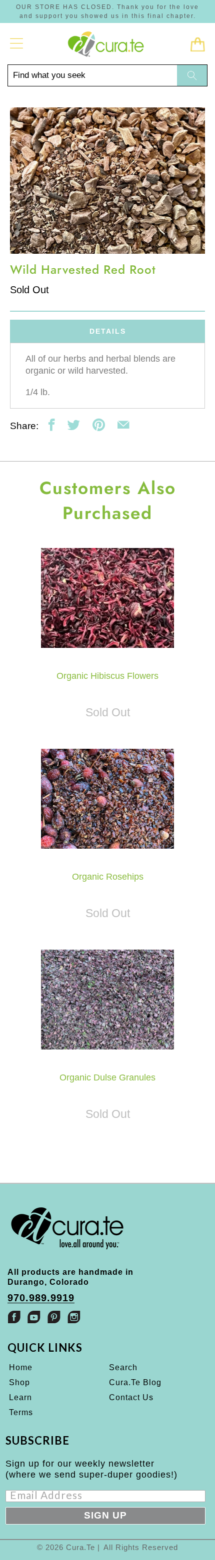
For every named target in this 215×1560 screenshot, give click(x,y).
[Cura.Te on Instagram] (74, 1317)
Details (108, 331)
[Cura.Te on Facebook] (14, 1317)
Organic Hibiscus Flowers (107, 597)
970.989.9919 (41, 1298)
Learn (20, 1397)
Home (20, 1367)
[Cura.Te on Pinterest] (54, 1317)
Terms (21, 1412)
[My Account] (17, 43)
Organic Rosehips (107, 798)
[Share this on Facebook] (51, 425)
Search (123, 1367)
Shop (19, 1382)
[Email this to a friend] (123, 425)
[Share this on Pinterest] (98, 425)
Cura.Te (80, 1547)
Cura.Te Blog (135, 1382)
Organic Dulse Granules (107, 999)
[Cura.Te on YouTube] (34, 1317)
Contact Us (131, 1397)
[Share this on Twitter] (74, 425)
